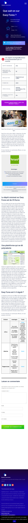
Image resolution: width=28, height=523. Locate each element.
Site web (4, 419)
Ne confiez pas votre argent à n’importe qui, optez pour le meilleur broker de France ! (14, 43)
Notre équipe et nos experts (8, 515)
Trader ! (14, 183)
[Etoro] (14, 156)
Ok (14, 521)
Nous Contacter (5, 513)
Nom (2, 405)
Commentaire (5, 391)
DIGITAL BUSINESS (6, 1)
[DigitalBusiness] (5, 474)
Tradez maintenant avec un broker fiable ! (14, 103)
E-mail (3, 412)
